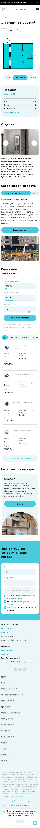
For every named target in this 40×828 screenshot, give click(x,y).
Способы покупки (7, 701)
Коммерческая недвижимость (12, 695)
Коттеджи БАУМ (7, 719)
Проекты (4, 677)
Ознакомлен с (21, 597)
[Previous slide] (6, 143)
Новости (4, 743)
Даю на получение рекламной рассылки (21, 608)
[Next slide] (34, 143)
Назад (6, 17)
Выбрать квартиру (20, 230)
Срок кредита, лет (10, 304)
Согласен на (21, 603)
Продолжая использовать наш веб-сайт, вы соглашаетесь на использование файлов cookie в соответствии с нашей (21, 814)
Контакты (4, 761)
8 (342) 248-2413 (21, 9)
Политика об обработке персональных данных (17, 801)
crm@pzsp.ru (5, 632)
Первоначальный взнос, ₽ (12, 292)
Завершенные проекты (9, 689)
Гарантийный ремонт (8, 725)
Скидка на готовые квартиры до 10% (14, 3)
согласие (14, 607)
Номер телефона (9, 578)
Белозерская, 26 (9, 94)
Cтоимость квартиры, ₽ (12, 281)
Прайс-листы (6, 707)
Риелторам (5, 755)
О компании (5, 731)
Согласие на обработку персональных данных (17, 805)
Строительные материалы (10, 713)
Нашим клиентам (7, 737)
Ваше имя (7, 567)
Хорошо (20, 821)
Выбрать (20, 504)
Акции (3, 749)
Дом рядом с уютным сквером (16, 193)
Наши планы (5, 683)
